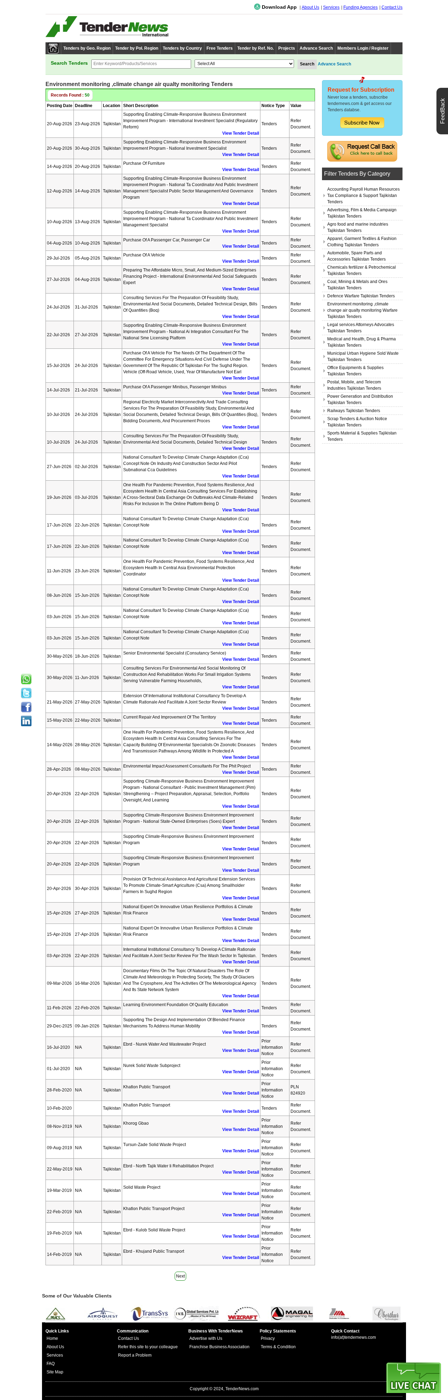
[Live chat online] (413, 1378)
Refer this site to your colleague (148, 1346)
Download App (278, 7)
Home (52, 1338)
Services (331, 7)
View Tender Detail (240, 133)
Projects (286, 48)
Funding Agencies (360, 7)
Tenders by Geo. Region (87, 48)
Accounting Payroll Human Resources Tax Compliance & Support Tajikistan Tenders (363, 195)
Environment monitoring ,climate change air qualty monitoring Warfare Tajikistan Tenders (362, 310)
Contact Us (392, 7)
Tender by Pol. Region (136, 48)
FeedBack (443, 111)
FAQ (51, 1363)
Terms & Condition (278, 1346)
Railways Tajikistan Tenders (353, 410)
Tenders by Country (182, 48)
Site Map (55, 1372)
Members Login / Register (362, 48)
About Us (310, 7)
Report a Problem (135, 1355)
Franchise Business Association (219, 1346)
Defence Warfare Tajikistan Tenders (361, 296)
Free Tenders (219, 48)
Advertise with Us (205, 1338)
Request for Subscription (361, 90)
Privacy (268, 1338)
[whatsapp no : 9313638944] (26, 679)
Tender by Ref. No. (255, 48)
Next (180, 1276)
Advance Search (316, 48)
